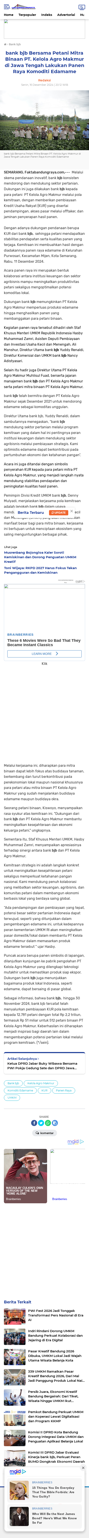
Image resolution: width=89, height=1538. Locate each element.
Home (8, 15)
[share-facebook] (34, 1123)
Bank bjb (13, 1083)
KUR (44, 1090)
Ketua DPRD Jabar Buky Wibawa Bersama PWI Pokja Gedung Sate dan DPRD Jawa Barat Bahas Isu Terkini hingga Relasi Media (43, 1065)
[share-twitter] (41, 1123)
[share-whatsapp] (48, 1123)
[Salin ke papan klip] (55, 1123)
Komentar (47, 1133)
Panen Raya (64, 1090)
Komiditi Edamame (20, 1090)
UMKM (12, 1097)
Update (60, 512)
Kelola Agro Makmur (40, 1083)
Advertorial (66, 15)
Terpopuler (27, 15)
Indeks (46, 15)
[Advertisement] (44, 711)
